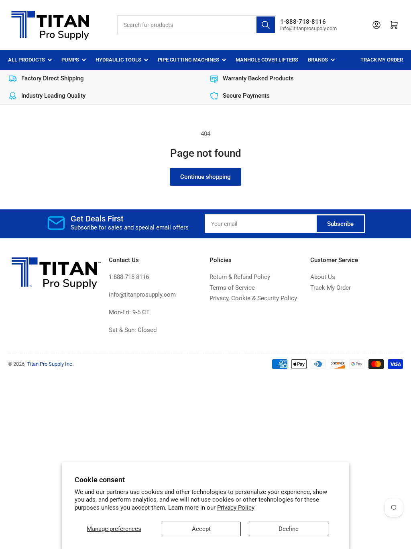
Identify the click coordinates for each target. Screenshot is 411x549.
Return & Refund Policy (240, 277)
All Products (26, 60)
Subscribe (340, 223)
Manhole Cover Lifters (267, 60)
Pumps (70, 60)
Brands (318, 60)
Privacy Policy (235, 507)
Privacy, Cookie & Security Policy (253, 298)
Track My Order (381, 60)
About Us (322, 277)
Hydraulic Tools (118, 60)
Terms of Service (232, 287)
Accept (201, 529)
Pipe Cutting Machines (188, 60)
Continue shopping (205, 176)
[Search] (266, 25)
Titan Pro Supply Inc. (50, 364)
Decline (289, 529)
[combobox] (196, 24)
